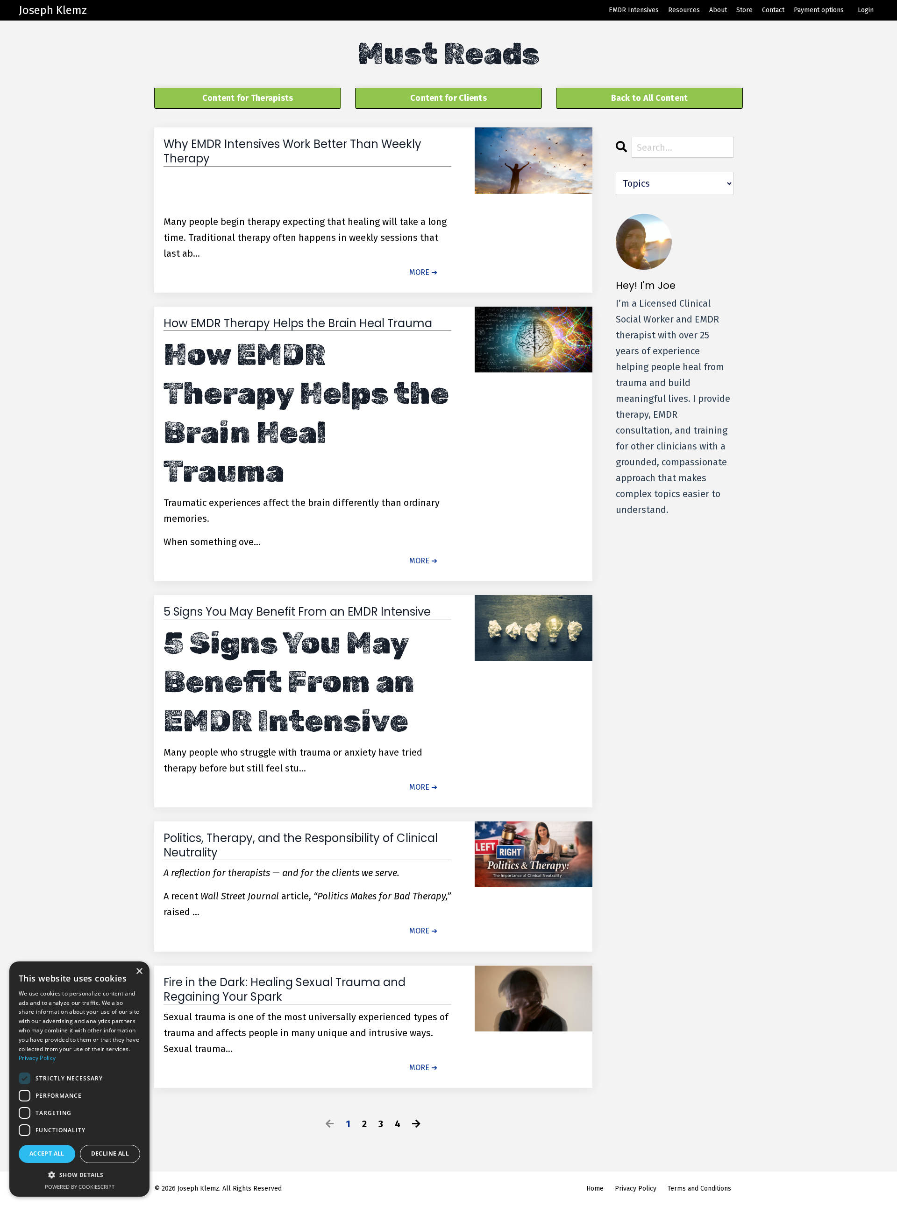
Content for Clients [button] (448, 98)
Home (595, 1188)
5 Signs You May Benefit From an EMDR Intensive (297, 611)
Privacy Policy (635, 1188)
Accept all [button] (46, 1153)
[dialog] (79, 1079)
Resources (684, 10)
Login (866, 10)
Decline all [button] (110, 1153)
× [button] (138, 971)
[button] (79, 1175)
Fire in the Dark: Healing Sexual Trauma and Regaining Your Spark (285, 989)
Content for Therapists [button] (247, 98)
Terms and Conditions (699, 1188)
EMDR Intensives (634, 10)
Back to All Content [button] (649, 98)
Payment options (819, 10)
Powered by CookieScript (79, 1186)
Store (744, 10)
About (718, 10)
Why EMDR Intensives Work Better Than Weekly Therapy (292, 151)
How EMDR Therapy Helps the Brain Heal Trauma (298, 323)
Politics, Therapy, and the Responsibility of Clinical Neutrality (301, 845)
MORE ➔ (423, 272)
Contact (773, 10)
